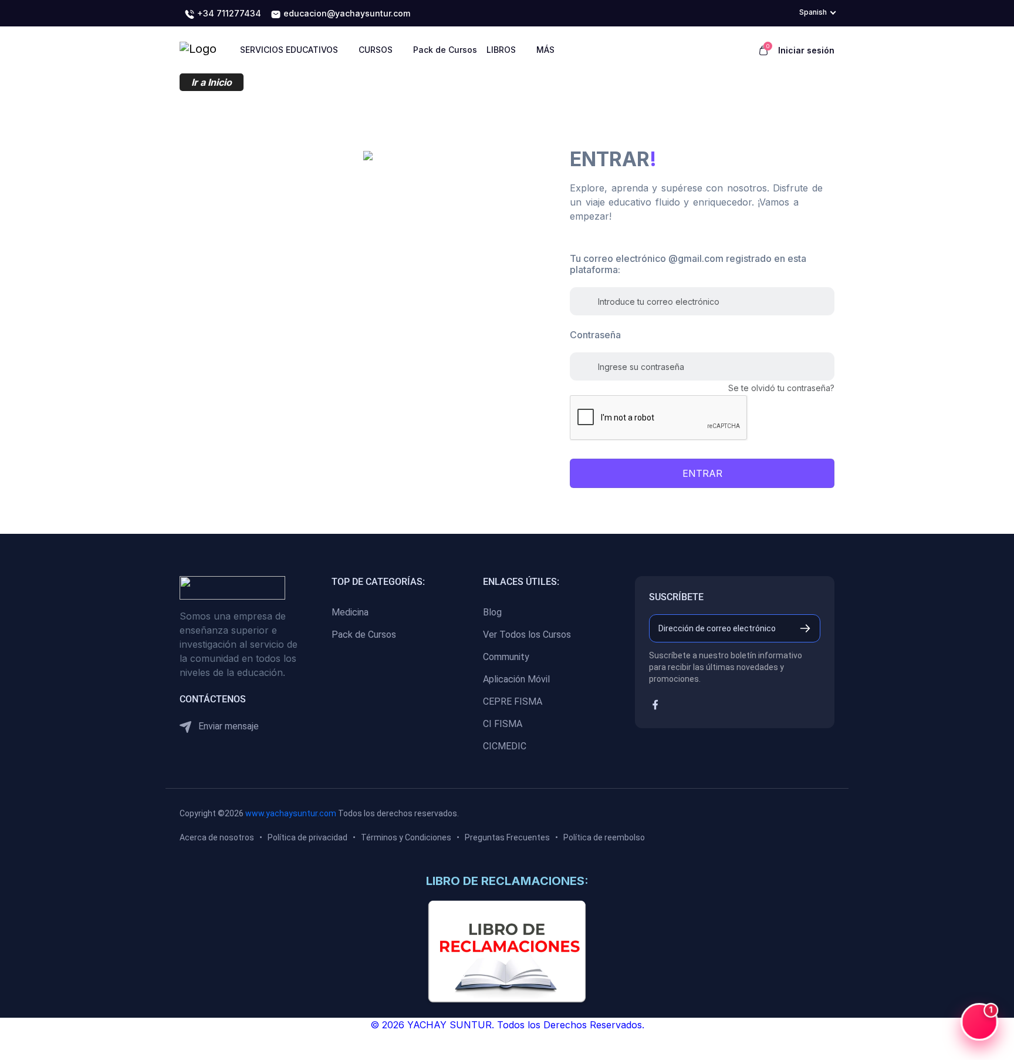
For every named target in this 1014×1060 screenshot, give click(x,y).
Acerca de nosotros (217, 837)
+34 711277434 (228, 13)
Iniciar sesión (806, 50)
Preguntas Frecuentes (507, 837)
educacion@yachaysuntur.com (345, 13)
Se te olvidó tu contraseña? (781, 388)
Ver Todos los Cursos (527, 634)
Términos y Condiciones (406, 837)
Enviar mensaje (227, 726)
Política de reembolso (604, 837)
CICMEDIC (504, 746)
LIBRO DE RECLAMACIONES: (507, 881)
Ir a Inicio (211, 82)
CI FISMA (502, 723)
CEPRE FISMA (512, 701)
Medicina (350, 612)
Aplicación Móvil (516, 679)
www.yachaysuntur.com (290, 813)
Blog (492, 612)
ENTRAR (702, 473)
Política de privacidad (307, 837)
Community (506, 656)
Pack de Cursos (364, 634)
